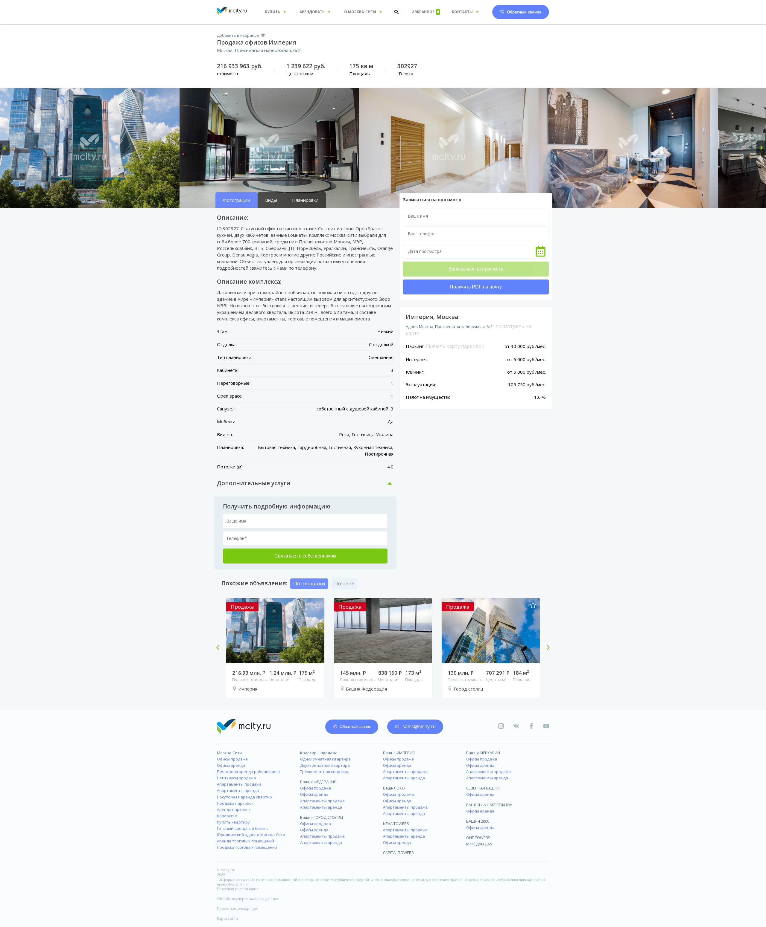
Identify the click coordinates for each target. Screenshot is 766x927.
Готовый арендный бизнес (242, 828)
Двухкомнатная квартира (325, 765)
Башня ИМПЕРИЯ (399, 752)
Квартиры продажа (319, 752)
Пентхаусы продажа (236, 778)
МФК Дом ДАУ (479, 844)
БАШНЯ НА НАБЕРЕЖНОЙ (489, 804)
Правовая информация (238, 888)
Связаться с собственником (305, 555)
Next (545, 648)
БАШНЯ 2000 (477, 821)
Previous (220, 648)
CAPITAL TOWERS (398, 852)
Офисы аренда (231, 765)
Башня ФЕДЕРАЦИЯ (318, 781)
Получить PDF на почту (476, 286)
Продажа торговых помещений (247, 847)
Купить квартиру (233, 822)
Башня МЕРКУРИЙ (483, 752)
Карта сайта (227, 918)
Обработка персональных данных (248, 898)
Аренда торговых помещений (245, 841)
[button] (5, 147)
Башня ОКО (394, 788)
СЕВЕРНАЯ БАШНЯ (483, 788)
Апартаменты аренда (238, 790)
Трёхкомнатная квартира (324, 771)
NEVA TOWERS (396, 823)
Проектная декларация (237, 908)
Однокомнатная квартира (325, 759)
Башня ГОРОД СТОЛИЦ (321, 817)
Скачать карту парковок (455, 346)
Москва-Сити (229, 752)
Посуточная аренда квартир (244, 797)
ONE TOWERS (478, 837)
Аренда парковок (234, 809)
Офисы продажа (232, 759)
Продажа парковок (235, 803)
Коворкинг (227, 815)
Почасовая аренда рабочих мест (248, 771)
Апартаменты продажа (239, 784)
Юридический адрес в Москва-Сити (251, 834)
